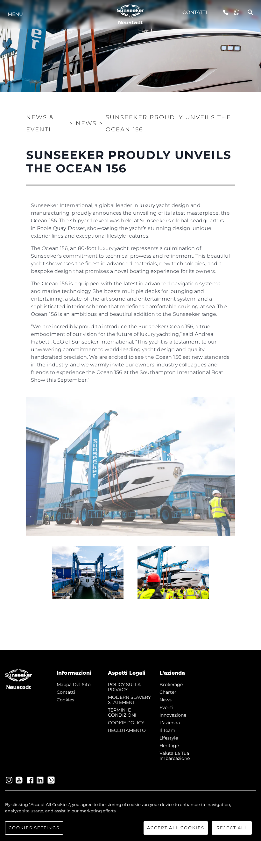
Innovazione (172, 715)
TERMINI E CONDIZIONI (122, 712)
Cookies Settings (34, 827)
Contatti (194, 12)
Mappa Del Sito (74, 684)
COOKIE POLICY (126, 723)
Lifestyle (168, 738)
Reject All (232, 827)
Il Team (167, 730)
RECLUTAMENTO (127, 730)
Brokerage (171, 684)
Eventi (166, 707)
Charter (167, 692)
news (165, 700)
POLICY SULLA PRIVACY (124, 687)
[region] (130, 818)
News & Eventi (40, 123)
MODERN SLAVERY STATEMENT (129, 699)
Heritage (169, 745)
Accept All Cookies (175, 827)
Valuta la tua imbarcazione (174, 755)
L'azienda (169, 723)
